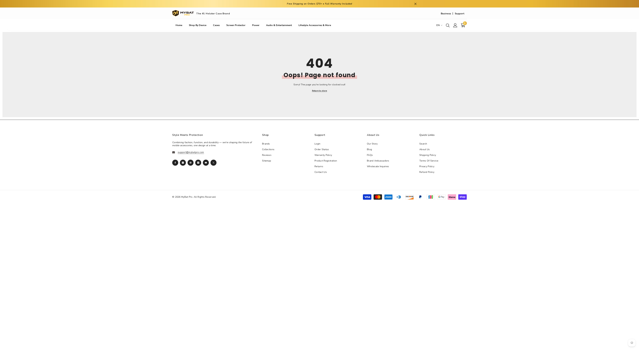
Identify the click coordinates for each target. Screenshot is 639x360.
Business (446, 13)
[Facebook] (175, 163)
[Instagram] (183, 163)
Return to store (319, 90)
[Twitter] (213, 163)
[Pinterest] (191, 163)
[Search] (447, 25)
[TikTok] (198, 163)
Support (459, 13)
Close (415, 3)
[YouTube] (206, 163)
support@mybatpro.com (191, 152)
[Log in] (455, 25)
